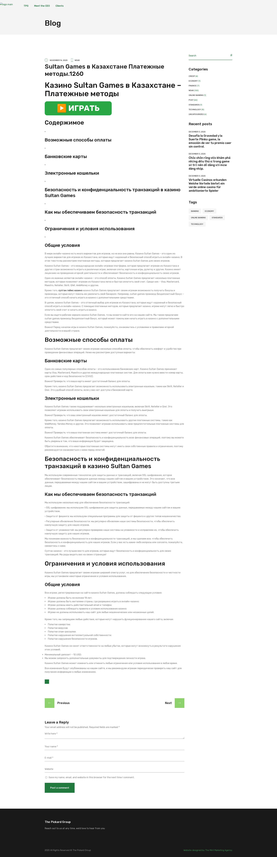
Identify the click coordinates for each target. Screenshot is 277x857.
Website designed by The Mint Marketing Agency (208, 850)
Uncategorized (196, 114)
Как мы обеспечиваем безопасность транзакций (100, 212)
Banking (195, 211)
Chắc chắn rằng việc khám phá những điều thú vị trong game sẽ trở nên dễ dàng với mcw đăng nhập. (209, 163)
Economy (193, 81)
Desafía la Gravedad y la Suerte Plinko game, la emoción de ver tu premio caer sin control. (210, 141)
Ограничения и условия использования (90, 228)
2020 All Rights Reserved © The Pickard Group (68, 850)
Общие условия (62, 245)
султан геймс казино (70, 290)
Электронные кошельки (72, 173)
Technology (195, 109)
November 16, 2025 (59, 60)
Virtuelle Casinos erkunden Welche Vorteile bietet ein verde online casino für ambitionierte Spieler (208, 185)
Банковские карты (66, 156)
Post (191, 100)
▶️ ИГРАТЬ (78, 108)
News (77, 60)
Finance (192, 86)
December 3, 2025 (197, 132)
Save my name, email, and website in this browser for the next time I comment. (91, 777)
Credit (192, 76)
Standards (194, 105)
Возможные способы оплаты (78, 140)
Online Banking (196, 95)
